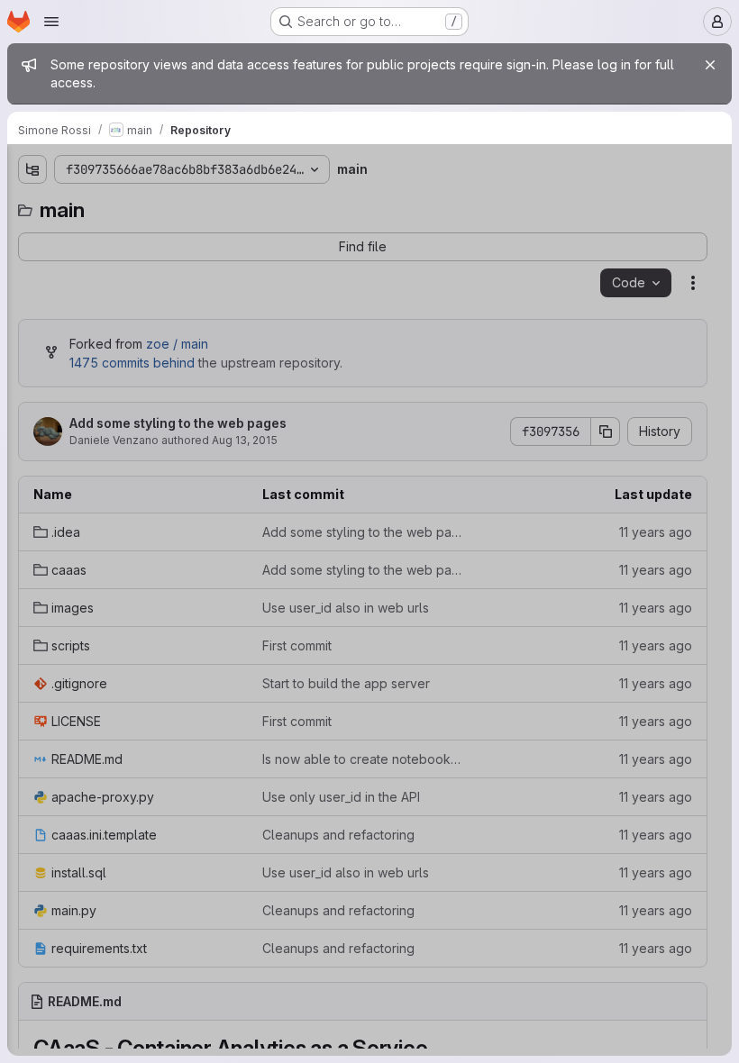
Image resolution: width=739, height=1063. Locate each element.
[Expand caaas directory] (32, 266)
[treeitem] (150, 237)
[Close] (710, 65)
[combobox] (148, 205)
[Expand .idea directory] (32, 237)
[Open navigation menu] (51, 21)
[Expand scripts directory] (32, 323)
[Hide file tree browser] (32, 169)
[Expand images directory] (32, 294)
